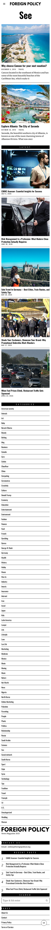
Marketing (5, 648)
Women (4, 821)
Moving (3, 668)
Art (2, 418)
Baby (3, 423)
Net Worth (5, 682)
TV (2, 802)
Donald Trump (6, 495)
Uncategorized (6, 812)
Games (3, 543)
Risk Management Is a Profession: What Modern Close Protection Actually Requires (24, 240)
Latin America (6, 620)
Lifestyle (4, 634)
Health (3, 557)
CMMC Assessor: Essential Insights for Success (21, 191)
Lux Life (4, 644)
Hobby (3, 567)
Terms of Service (7, 927)
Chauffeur (4, 466)
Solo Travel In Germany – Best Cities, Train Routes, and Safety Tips (25, 291)
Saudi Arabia (5, 740)
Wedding (4, 817)
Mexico (3, 658)
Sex (2, 749)
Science (4, 745)
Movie (3, 663)
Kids (2, 615)
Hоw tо (3, 576)
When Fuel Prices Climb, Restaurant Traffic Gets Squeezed (22, 392)
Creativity (4, 485)
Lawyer (4, 624)
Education (4, 504)
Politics (4, 725)
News (3, 687)
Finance (4, 523)
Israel (3, 605)
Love (3, 639)
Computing (5, 475)
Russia (3, 735)
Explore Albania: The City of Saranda (20, 126)
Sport (3, 764)
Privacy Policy (6, 922)
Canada (4, 451)
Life (2, 629)
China (3, 471)
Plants (3, 721)
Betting (4, 437)
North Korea (5, 696)
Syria (3, 773)
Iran (2, 600)
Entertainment (6, 509)
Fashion (4, 519)
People (3, 716)
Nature (3, 677)
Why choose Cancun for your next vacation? (24, 65)
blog (2, 442)
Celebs (3, 461)
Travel (21, 69)
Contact (4, 917)
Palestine (4, 706)
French (3, 533)
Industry (4, 581)
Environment (5, 514)
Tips (2, 783)
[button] (47, 900)
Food (3, 528)
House (3, 572)
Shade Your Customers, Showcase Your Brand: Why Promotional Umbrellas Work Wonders (23, 341)
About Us (4, 912)
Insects (3, 586)
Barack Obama (6, 427)
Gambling (4, 538)
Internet (4, 596)
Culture (4, 490)
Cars (3, 456)
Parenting (4, 711)
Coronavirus (5, 480)
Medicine (4, 653)
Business (4, 447)
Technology (5, 778)
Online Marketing (7, 701)
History (4, 562)
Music (3, 672)
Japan (3, 610)
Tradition (4, 788)
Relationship (5, 730)
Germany (4, 552)
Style (3, 769)
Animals (4, 413)
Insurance (4, 591)
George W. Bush (6, 547)
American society (7, 408)
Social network (6, 754)
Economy (4, 499)
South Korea (5, 759)
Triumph (4, 797)
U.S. (2, 807)
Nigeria (4, 692)
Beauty (3, 432)
